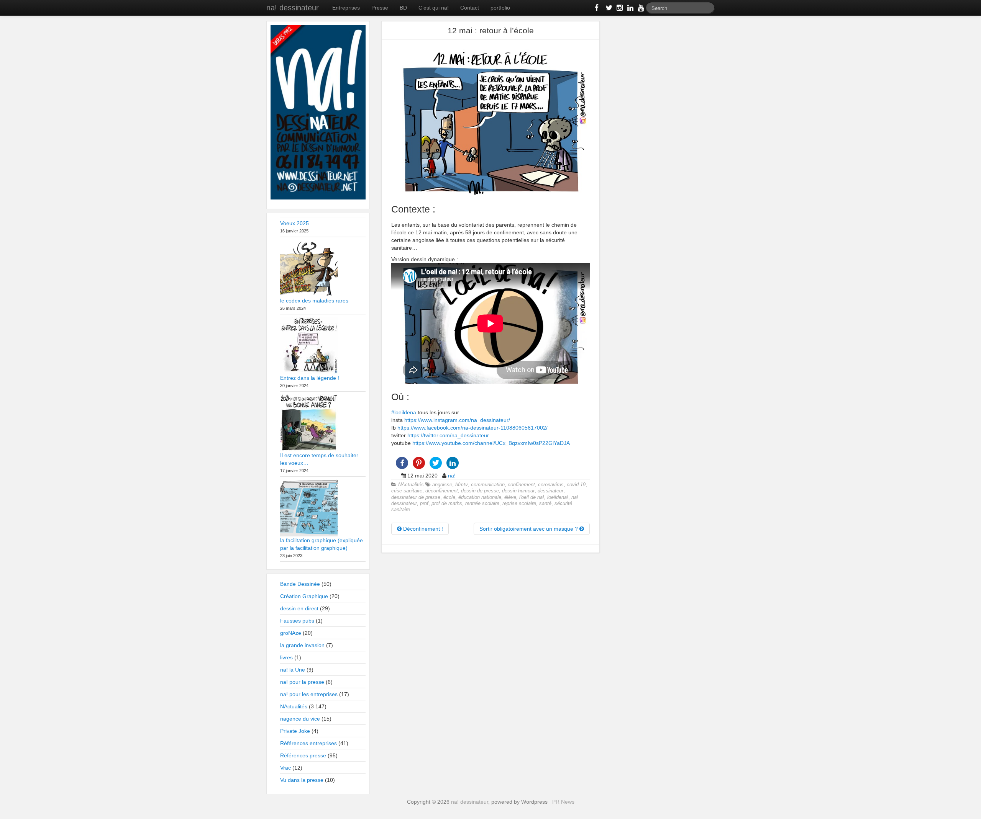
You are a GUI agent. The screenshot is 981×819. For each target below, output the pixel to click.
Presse (379, 8)
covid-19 (576, 484)
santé (545, 503)
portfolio (500, 8)
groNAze (290, 633)
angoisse (442, 484)
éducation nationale (479, 497)
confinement (521, 484)
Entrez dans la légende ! (309, 378)
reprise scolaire (519, 503)
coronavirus (551, 484)
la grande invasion (302, 645)
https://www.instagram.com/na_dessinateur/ (457, 420)
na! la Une (292, 670)
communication (488, 484)
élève (510, 497)
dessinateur (550, 491)
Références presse (303, 755)
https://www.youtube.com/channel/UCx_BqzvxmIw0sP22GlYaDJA (491, 443)
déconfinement (441, 491)
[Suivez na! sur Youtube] (640, 9)
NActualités (411, 484)
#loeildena (403, 412)
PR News (563, 802)
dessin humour (518, 491)
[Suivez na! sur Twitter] (608, 9)
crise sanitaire (406, 491)
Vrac (285, 768)
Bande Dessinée (300, 584)
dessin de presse (480, 491)
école (449, 497)
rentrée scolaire (482, 503)
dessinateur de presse (415, 497)
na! (452, 475)
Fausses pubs (297, 621)
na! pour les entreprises (309, 694)
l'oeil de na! (531, 497)
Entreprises (346, 8)
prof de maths (446, 503)
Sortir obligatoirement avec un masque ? (529, 529)
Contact (469, 8)
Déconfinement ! (422, 529)
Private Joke (295, 731)
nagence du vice (300, 719)
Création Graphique (304, 596)
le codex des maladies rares (314, 301)
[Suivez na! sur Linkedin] (629, 9)
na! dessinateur (292, 7)
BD (403, 8)
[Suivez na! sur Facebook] (597, 9)
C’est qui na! (433, 8)
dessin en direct (299, 608)
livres (286, 657)
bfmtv (461, 484)
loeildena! (557, 497)
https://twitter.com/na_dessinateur (448, 435)
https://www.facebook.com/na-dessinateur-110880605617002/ (472, 428)
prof (424, 503)
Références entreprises (308, 743)
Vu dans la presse (301, 780)
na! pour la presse (302, 682)
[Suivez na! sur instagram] (619, 9)
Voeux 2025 (294, 223)
